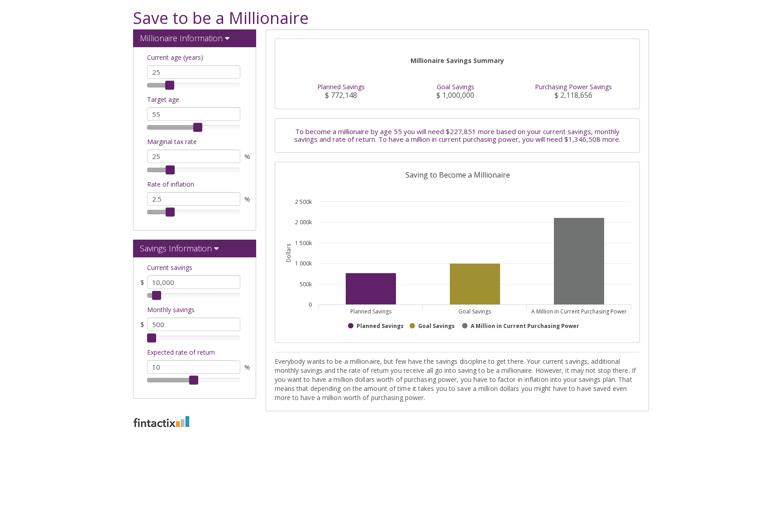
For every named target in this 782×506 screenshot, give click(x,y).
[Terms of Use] (391, 421)
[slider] (169, 85)
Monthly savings (171, 309)
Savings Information (176, 248)
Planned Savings (341, 86)
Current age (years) (175, 57)
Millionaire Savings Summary (457, 60)
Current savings (169, 267)
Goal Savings (455, 86)
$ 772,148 (341, 95)
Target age (163, 99)
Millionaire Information (181, 38)
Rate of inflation (170, 184)
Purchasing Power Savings (573, 86)
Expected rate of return (181, 352)
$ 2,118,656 (573, 95)
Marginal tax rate (172, 141)
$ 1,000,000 (455, 95)
